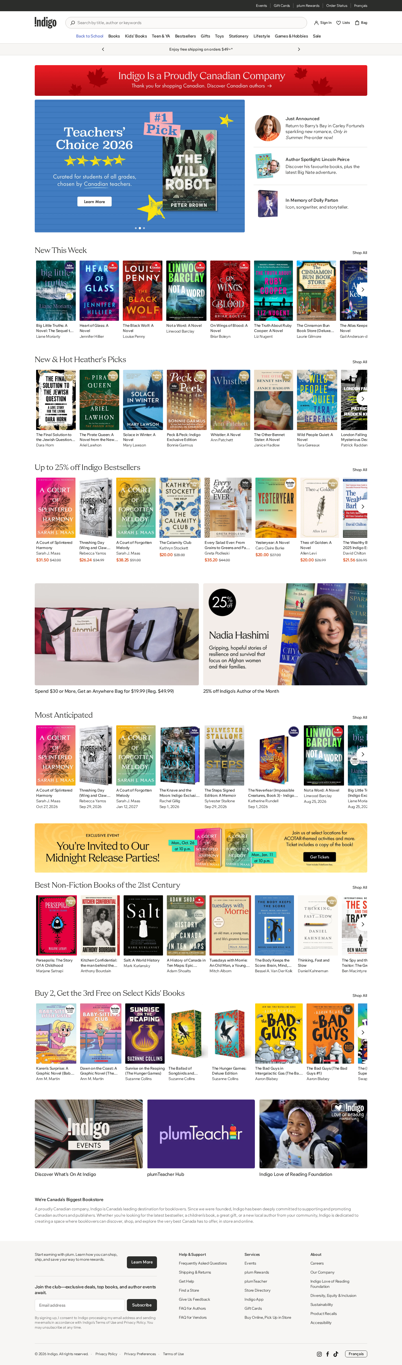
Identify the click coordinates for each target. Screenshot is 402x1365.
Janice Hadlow (266, 445)
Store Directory (257, 1290)
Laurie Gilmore (309, 336)
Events (261, 5)
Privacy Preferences (140, 1354)
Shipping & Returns (195, 1272)
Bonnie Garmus (180, 445)
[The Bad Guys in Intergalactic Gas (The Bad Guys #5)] (279, 1033)
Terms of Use (173, 1354)
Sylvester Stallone (220, 801)
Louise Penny (134, 336)
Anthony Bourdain (96, 971)
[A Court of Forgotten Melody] (136, 508)
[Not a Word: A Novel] (186, 291)
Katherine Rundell (263, 801)
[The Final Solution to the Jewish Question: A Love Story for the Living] (56, 400)
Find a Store (189, 1290)
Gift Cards (282, 5)
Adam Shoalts (179, 971)
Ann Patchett (222, 440)
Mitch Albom (220, 971)
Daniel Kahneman (313, 971)
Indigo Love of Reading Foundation (329, 1284)
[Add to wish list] (70, 315)
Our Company (322, 1272)
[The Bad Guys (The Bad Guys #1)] (330, 1033)
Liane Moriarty (48, 336)
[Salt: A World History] (143, 925)
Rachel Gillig (169, 801)
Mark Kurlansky (137, 965)
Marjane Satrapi (49, 971)
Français (360, 5)
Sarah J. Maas (48, 553)
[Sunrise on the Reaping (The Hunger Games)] (145, 1033)
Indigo (52, 1354)
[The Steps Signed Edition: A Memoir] (224, 755)
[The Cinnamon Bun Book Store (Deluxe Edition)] (316, 291)
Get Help (186, 1281)
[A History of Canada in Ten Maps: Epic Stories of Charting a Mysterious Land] (186, 925)
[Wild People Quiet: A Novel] (317, 400)
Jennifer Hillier (92, 336)
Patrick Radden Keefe (359, 445)
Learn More (142, 1262)
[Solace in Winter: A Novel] (143, 400)
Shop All (360, 252)
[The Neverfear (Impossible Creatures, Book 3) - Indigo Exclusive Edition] (274, 755)
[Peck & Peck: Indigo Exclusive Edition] (187, 400)
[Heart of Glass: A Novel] (99, 291)
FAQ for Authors (192, 1308)
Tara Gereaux (308, 445)
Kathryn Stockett (173, 548)
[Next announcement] (299, 49)
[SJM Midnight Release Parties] (201, 848)
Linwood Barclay (180, 331)
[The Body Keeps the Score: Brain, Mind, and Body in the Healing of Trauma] (274, 925)
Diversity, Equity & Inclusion (333, 1295)
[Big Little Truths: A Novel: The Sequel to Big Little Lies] (56, 291)
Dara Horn (45, 445)
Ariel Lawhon (90, 445)
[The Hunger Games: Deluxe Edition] (231, 1033)
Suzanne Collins (138, 1079)
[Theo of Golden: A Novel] (319, 508)
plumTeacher (255, 1281)
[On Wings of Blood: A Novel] (230, 291)
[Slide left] (43, 165)
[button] (90, 38)
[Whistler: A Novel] (230, 400)
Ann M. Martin (48, 1079)
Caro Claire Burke (269, 548)
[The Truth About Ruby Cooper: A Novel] (273, 291)
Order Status (336, 5)
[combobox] (190, 22)
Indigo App (253, 1299)
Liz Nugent (263, 336)
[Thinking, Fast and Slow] (318, 925)
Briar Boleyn (220, 336)
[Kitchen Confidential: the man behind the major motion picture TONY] (100, 925)
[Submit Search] (72, 23)
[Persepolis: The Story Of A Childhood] (56, 925)
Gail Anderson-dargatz (359, 336)
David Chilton (354, 553)
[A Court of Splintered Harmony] (55, 508)
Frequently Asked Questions (203, 1263)
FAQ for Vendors (193, 1317)
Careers (317, 1263)
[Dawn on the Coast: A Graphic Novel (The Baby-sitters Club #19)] (100, 1033)
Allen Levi (308, 553)
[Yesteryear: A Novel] (275, 508)
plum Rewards (308, 5)
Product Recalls (323, 1313)
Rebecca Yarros (92, 553)
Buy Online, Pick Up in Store (267, 1317)
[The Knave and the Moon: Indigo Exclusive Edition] (180, 755)
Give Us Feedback (194, 1299)
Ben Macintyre (354, 971)
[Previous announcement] (103, 49)
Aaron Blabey (266, 1079)
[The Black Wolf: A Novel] (142, 291)
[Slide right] (236, 165)
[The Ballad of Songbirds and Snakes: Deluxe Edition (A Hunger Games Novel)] (188, 1033)
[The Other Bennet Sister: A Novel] (273, 400)
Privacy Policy (106, 1354)
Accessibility (321, 1322)
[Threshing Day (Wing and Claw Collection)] (95, 508)
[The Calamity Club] (180, 508)
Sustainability (321, 1304)
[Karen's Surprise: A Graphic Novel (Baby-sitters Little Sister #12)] (56, 1033)
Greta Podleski (217, 553)
